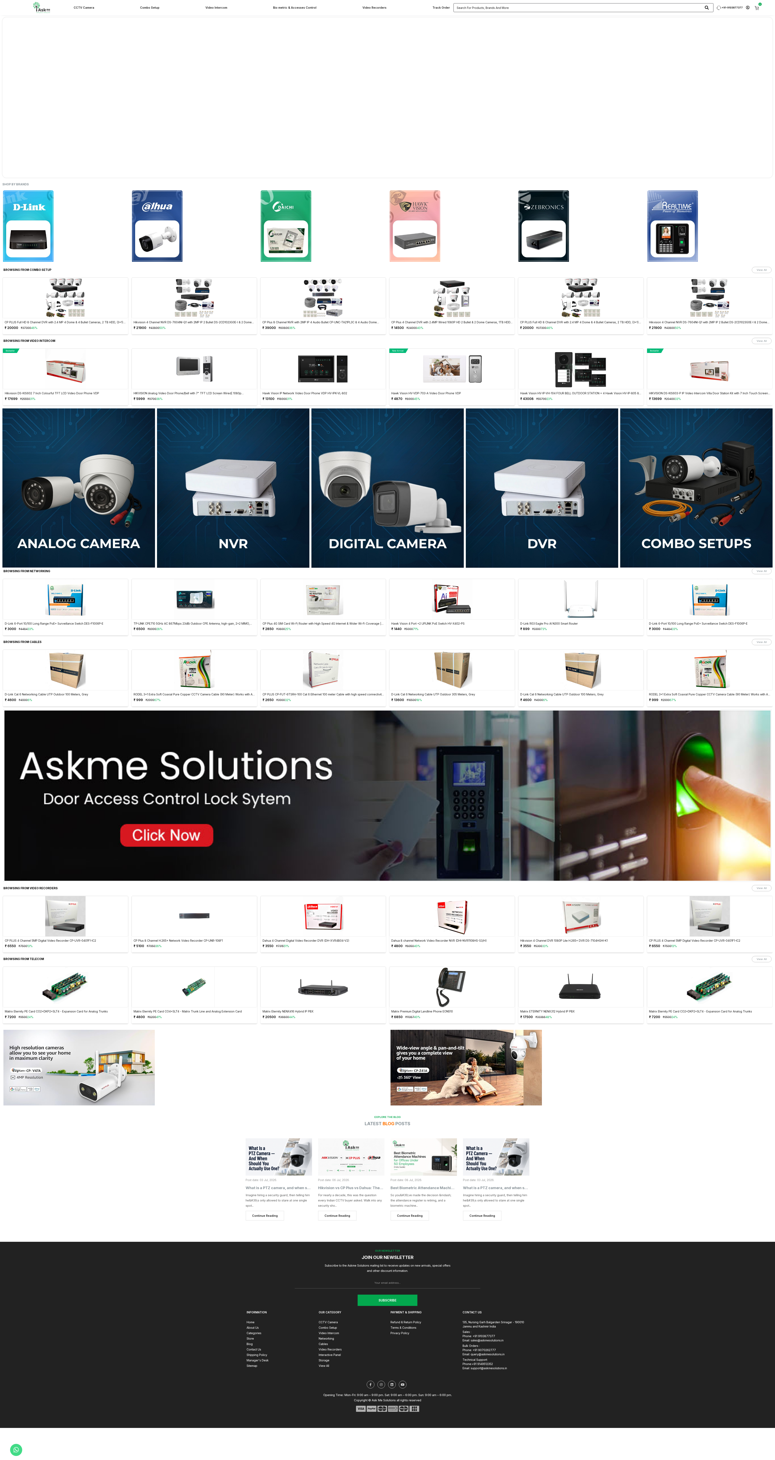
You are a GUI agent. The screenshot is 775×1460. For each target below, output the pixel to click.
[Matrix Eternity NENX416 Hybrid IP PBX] (323, 987)
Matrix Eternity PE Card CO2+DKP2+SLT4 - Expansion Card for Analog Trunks (56, 1011)
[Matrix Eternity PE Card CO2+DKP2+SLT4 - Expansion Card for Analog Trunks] (65, 987)
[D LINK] (65, 226)
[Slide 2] (366, 172)
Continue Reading (265, 1215)
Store (250, 1338)
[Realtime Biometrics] (710, 226)
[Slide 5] (387, 172)
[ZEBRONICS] (581, 226)
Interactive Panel (330, 1355)
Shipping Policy (257, 1355)
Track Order (441, 7)
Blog (250, 1344)
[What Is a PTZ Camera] (279, 1157)
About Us (253, 1327)
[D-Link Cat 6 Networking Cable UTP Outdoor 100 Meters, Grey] (65, 670)
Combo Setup (149, 7)
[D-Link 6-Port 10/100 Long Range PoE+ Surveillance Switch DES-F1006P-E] (65, 599)
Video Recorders (374, 7)
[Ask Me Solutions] (41, 7)
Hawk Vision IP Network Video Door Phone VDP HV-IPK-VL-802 (305, 393)
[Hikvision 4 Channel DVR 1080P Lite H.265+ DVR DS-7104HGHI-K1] (581, 916)
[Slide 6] (395, 172)
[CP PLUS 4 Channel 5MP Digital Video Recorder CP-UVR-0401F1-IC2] (65, 916)
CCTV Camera (84, 7)
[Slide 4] (380, 172)
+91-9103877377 (732, 7)
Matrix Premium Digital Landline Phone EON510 (422, 1011)
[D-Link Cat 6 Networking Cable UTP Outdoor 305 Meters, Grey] (452, 670)
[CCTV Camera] (387, 488)
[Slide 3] (373, 172)
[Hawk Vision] (452, 226)
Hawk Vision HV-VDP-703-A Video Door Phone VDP (426, 393)
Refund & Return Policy (406, 1322)
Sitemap (252, 1365)
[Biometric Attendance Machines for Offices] (424, 1157)
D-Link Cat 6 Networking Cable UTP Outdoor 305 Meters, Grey (433, 694)
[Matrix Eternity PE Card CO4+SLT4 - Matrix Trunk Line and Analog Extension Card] (194, 987)
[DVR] (542, 488)
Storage (324, 1360)
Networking (326, 1338)
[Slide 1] (358, 172)
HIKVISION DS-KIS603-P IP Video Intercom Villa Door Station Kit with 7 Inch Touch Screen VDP (708, 393)
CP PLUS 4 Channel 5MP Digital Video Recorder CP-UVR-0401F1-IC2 (50, 940)
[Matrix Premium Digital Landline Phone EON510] (452, 987)
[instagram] (381, 1384)
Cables (323, 1344)
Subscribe (387, 1300)
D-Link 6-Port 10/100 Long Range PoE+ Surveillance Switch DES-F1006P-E (54, 623)
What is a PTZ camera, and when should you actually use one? (301, 1188)
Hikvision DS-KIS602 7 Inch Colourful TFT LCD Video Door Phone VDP (52, 393)
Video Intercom (216, 7)
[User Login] (747, 8)
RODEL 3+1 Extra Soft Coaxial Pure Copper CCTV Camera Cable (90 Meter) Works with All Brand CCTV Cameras (194, 694)
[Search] (706, 7)
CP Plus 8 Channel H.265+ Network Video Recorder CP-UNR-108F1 (178, 940)
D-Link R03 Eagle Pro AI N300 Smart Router (549, 623)
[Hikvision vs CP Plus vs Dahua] (351, 1157)
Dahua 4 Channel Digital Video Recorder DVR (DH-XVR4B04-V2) (306, 940)
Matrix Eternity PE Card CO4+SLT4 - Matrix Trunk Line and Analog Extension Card (188, 1011)
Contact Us (254, 1349)
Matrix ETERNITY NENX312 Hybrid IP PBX (547, 1011)
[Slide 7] (402, 172)
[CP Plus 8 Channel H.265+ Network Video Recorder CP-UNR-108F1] (194, 916)
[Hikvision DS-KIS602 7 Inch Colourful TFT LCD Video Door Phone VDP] (65, 369)
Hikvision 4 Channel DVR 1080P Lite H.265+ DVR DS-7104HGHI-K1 (564, 940)
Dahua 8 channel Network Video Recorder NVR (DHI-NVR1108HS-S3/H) (439, 940)
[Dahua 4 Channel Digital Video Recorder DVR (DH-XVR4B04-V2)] (323, 916)
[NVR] (233, 488)
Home (250, 1322)
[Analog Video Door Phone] (78, 488)
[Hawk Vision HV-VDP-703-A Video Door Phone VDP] (452, 369)
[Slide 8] (409, 172)
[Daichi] (323, 226)
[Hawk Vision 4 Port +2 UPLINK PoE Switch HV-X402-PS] (452, 599)
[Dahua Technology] (194, 226)
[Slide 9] (417, 172)
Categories (254, 1333)
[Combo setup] (696, 488)
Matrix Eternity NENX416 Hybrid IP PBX (288, 1011)
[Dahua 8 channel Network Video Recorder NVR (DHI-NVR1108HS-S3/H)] (452, 916)
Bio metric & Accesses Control (294, 7)
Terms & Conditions (403, 1327)
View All (762, 269)
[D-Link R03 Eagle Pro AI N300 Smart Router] (581, 599)
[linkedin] (392, 1384)
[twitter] (370, 1384)
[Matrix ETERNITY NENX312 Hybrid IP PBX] (581, 987)
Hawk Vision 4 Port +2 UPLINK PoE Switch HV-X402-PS (428, 623)
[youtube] (402, 1384)
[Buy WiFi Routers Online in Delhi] (387, 797)
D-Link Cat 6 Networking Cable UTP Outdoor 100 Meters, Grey (46, 694)
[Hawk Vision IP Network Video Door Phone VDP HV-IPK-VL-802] (323, 369)
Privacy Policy (400, 1333)
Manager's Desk (258, 1360)
